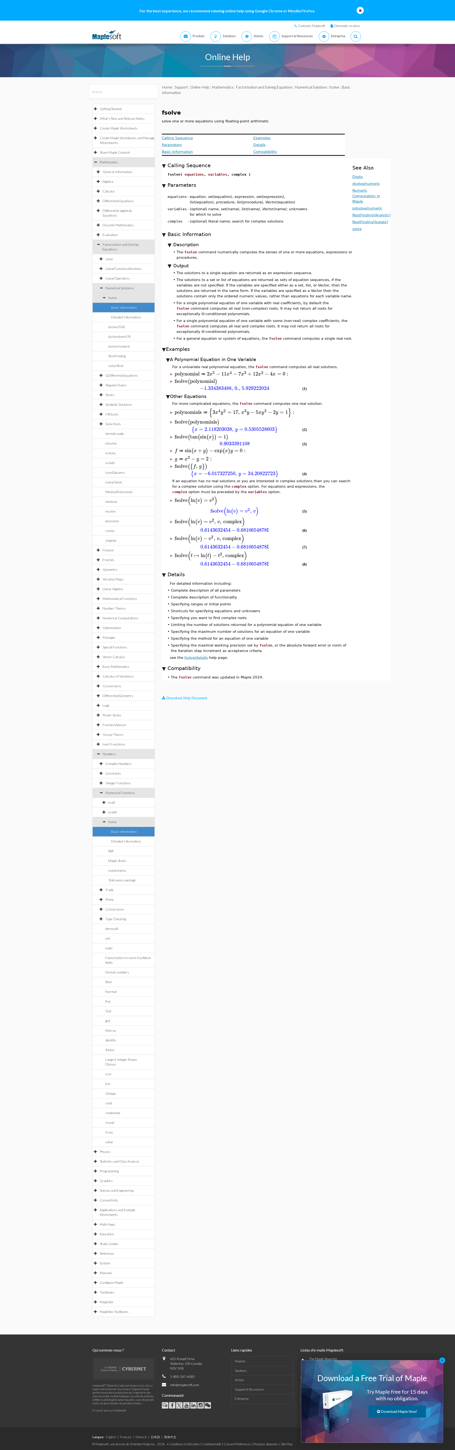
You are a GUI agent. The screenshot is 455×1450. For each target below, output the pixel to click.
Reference (107, 1253)
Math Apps (107, 1224)
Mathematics (109, 162)
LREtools (111, 414)
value (109, 1142)
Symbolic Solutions (118, 404)
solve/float (115, 366)
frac (108, 1001)
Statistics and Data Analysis (119, 1161)
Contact (168, 1350)
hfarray (110, 1030)
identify (110, 1040)
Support (181, 87)
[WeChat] (208, 1405)
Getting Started (111, 109)
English (111, 1437)
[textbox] (232, 374)
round (109, 1122)
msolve (110, 511)
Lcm (108, 1074)
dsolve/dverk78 (119, 337)
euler (109, 948)
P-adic (109, 890)
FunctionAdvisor (115, 725)
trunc (109, 1132)
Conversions (112, 686)
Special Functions (115, 647)
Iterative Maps (113, 579)
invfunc (110, 453)
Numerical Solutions (119, 288)
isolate (110, 463)
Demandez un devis (347, 26)
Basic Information (124, 307)
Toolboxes (107, 1292)
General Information (117, 172)
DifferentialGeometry (118, 696)
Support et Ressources (249, 1389)
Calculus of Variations (118, 676)
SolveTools (113, 424)
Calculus (109, 191)
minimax (111, 502)
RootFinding (117, 356)
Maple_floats (117, 861)
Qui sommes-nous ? (108, 1350)
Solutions (241, 1371)
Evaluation (110, 235)
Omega (110, 1093)
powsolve (112, 521)
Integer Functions (118, 783)
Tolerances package (122, 880)
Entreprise (242, 1399)
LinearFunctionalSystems (123, 269)
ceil (107, 938)
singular (111, 540)
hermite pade (114, 434)
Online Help (199, 87)
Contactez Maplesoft (311, 26)
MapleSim (106, 1302)
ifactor (110, 1050)
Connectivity (109, 1200)
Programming (109, 1171)
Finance (108, 550)
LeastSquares (115, 472)
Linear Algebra (113, 589)
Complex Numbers (118, 764)
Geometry (110, 569)
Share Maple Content (115, 152)
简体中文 (170, 1437)
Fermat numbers (117, 972)
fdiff (111, 851)
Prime (109, 899)
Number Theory (114, 608)
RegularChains (116, 385)
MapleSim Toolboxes (114, 1312)
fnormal (111, 992)
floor (108, 982)
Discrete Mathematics (118, 225)
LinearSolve (113, 482)
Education (107, 1234)
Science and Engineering (116, 1190)
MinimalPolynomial (118, 492)
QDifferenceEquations (121, 375)
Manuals (106, 1273)
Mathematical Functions (120, 599)
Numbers (109, 754)
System (105, 1263)
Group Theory (113, 734)
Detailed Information (126, 317)
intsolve (111, 443)
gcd (107, 1021)
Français (126, 1437)
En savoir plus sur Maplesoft (109, 1410)
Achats (239, 1380)
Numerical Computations (120, 618)
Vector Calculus (114, 657)
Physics (105, 1152)
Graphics (106, 1181)
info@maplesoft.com (184, 1385)
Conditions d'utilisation (184, 1444)
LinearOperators (117, 278)
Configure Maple (111, 1282)
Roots (109, 395)
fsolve (112, 298)
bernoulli (111, 929)
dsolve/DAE (116, 327)
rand (108, 1103)
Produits (240, 1361)
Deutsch (141, 1437)
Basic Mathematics (116, 667)
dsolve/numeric (119, 346)
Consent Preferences (237, 1444)
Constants (113, 773)
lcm (107, 1084)
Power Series (112, 715)
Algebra (108, 181)
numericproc (117, 870)
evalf (111, 802)
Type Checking (115, 919)
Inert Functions (114, 744)
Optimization (112, 628)
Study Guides (109, 1244)
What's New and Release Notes (122, 118)
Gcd (108, 1011)
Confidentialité (211, 1444)
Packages (109, 637)
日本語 (155, 1437)
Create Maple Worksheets (119, 128)
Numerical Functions (120, 793)
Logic (106, 705)
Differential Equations (118, 201)
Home (167, 87)
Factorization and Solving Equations (264, 87)
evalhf (112, 812)
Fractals (108, 560)
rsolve (109, 531)
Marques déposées (266, 1444)
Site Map (286, 1444)
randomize (112, 1113)
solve (109, 259)
